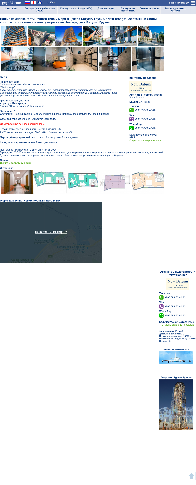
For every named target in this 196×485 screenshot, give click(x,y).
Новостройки (10, 8)
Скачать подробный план (16, 163)
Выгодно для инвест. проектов (175, 9)
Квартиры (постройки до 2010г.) (76, 8)
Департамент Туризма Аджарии (176, 377)
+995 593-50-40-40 (145, 119)
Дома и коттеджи (106, 8)
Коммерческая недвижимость (128, 9)
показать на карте (52, 201)
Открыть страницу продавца (145, 140)
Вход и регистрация (179, 3)
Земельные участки (149, 8)
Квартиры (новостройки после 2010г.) (39, 9)
